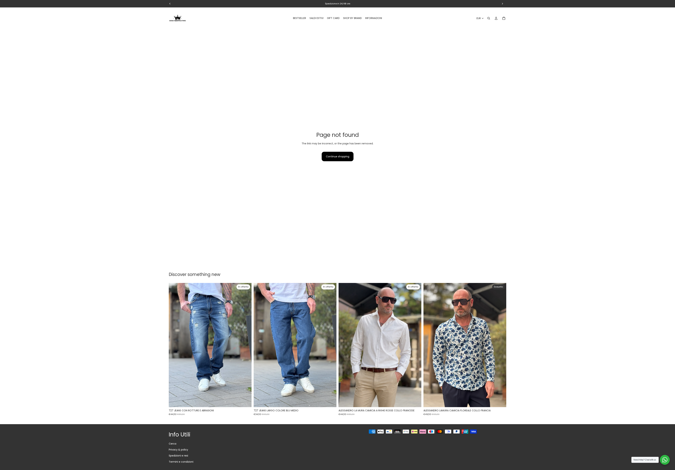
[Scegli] (246, 402)
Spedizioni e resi (178, 455)
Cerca (172, 443)
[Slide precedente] (174, 345)
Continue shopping (337, 156)
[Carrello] (504, 18)
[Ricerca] (489, 18)
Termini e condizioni (181, 462)
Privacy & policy (178, 449)
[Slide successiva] (246, 345)
